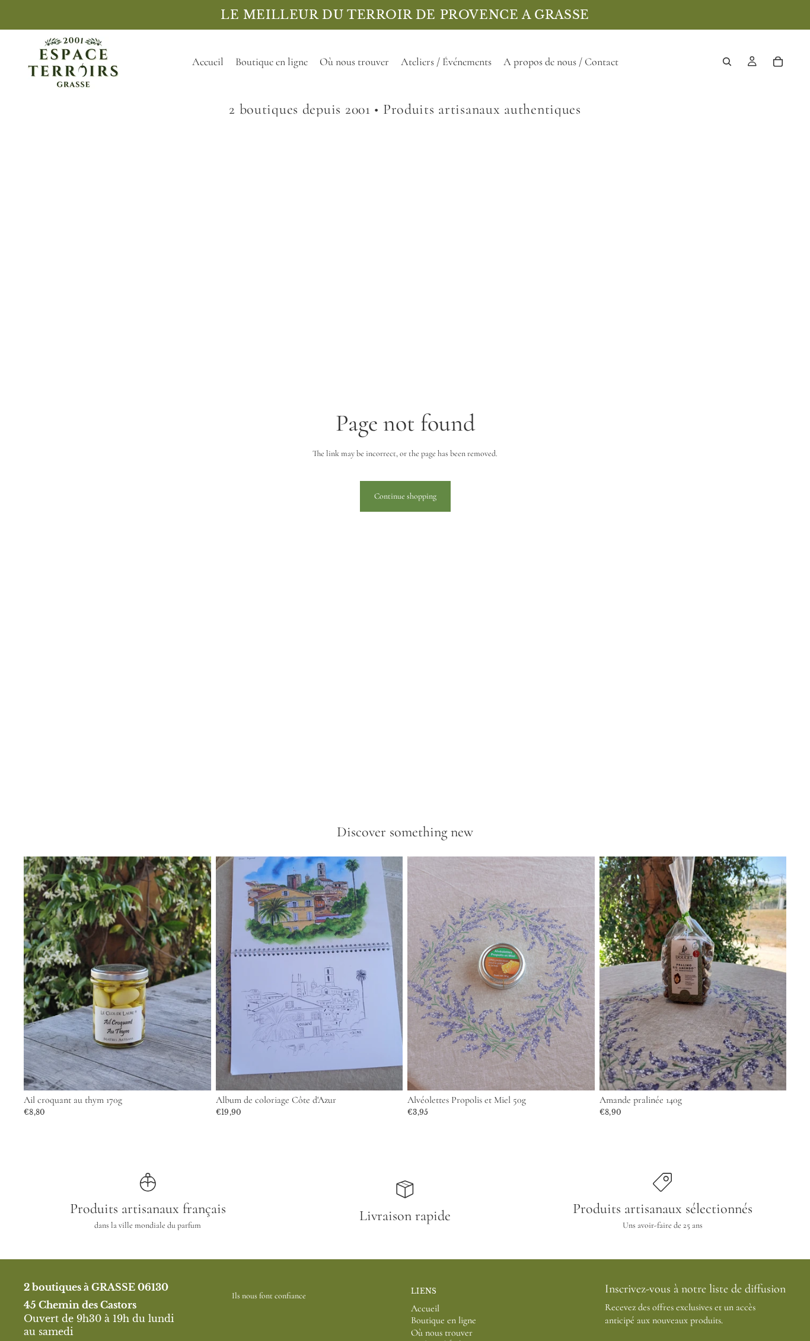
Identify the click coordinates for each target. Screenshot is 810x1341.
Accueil (425, 1308)
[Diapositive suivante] (385, 974)
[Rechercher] (727, 62)
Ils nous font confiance (269, 1296)
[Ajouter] (192, 1072)
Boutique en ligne (443, 1320)
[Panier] (778, 62)
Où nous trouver (442, 1333)
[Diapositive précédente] (233, 974)
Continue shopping (405, 496)
